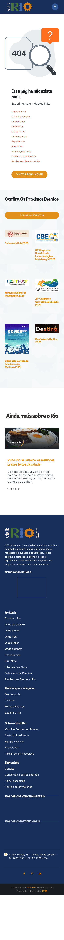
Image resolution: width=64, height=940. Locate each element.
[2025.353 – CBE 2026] (47, 231)
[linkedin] (40, 874)
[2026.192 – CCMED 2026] (17, 325)
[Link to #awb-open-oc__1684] (55, 6)
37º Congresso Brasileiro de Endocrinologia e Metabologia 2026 (45, 254)
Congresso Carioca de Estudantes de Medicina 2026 (16, 364)
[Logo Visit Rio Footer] (22, 529)
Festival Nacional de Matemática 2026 (15, 294)
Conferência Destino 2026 (46, 340)
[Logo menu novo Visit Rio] (19, 3)
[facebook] (24, 874)
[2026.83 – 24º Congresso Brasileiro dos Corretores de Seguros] (47, 279)
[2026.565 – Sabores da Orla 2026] (17, 231)
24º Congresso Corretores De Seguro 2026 (47, 302)
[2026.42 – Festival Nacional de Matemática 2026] (17, 279)
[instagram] (32, 874)
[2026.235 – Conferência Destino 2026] (47, 325)
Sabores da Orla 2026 (16, 243)
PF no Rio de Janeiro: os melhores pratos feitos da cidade (30, 462)
